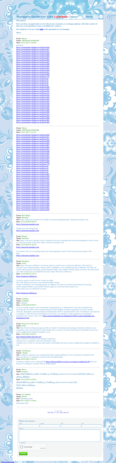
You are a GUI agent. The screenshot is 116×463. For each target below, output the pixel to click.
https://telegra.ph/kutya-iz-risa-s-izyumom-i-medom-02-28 (68, 362)
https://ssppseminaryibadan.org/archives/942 (32, 108)
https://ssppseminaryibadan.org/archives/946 (32, 110)
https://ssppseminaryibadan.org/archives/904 (32, 56)
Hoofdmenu (23, 16)
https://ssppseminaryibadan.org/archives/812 (32, 72)
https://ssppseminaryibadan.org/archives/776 (32, 76)
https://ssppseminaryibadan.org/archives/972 (32, 114)
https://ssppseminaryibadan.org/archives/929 (32, 95)
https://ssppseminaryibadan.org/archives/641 (32, 91)
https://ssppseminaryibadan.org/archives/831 (32, 68)
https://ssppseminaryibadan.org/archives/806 (32, 74)
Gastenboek (61, 16)
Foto (43, 16)
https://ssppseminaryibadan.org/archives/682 (32, 87)
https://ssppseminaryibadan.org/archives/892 (32, 60)
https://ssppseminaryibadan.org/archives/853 (32, 62)
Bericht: (21, 428)
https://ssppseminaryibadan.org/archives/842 (32, 66)
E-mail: (42, 423)
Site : (83, 423)
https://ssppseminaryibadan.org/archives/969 (32, 116)
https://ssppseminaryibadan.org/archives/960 (32, 122)
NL (101, 16)
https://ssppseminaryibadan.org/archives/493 (32, 99)
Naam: (20, 423)
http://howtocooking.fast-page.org (28, 337)
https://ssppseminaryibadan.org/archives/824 (32, 70)
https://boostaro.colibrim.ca (26, 276)
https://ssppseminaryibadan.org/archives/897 (32, 58)
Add (41, 29)
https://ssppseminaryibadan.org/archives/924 (32, 47)
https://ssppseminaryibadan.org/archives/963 (32, 120)
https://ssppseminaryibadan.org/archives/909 (32, 53)
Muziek (35, 16)
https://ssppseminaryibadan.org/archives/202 (32, 101)
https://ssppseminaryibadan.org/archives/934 (32, 103)
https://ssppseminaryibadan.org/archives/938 (32, 106)
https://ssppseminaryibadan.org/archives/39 (32, 85)
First (49, 412)
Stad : (62, 423)
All (67, 412)
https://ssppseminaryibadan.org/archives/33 (32, 81)
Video (50, 16)
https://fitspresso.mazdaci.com (27, 224)
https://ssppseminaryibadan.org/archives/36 (32, 83)
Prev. (52, 412)
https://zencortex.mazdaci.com (27, 247)
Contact (73, 16)
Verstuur (23, 453)
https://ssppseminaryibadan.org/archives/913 (32, 51)
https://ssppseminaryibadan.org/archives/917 (32, 49)
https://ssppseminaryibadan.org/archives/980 (32, 112)
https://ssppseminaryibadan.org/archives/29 (32, 78)
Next (61, 412)
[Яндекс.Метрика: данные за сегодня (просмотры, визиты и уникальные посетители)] (7, 462)
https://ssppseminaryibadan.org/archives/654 (32, 89)
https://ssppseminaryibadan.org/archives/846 (32, 64)
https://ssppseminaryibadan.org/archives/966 (32, 118)
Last (65, 412)
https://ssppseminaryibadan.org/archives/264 (32, 97)
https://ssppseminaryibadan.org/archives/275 (32, 93)
